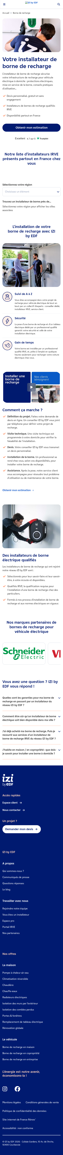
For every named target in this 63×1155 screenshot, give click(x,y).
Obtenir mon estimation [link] (32, 127)
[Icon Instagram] (4, 1089)
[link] (33, 490)
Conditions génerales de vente (42, 1102)
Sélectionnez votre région (17, 184)
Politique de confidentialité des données (24, 1111)
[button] (31, 387)
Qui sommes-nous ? (13, 871)
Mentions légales (11, 1102)
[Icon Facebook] (17, 1089)
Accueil (5, 13)
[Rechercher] (59, 4)
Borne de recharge (21, 13)
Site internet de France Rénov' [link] (19, 1119)
